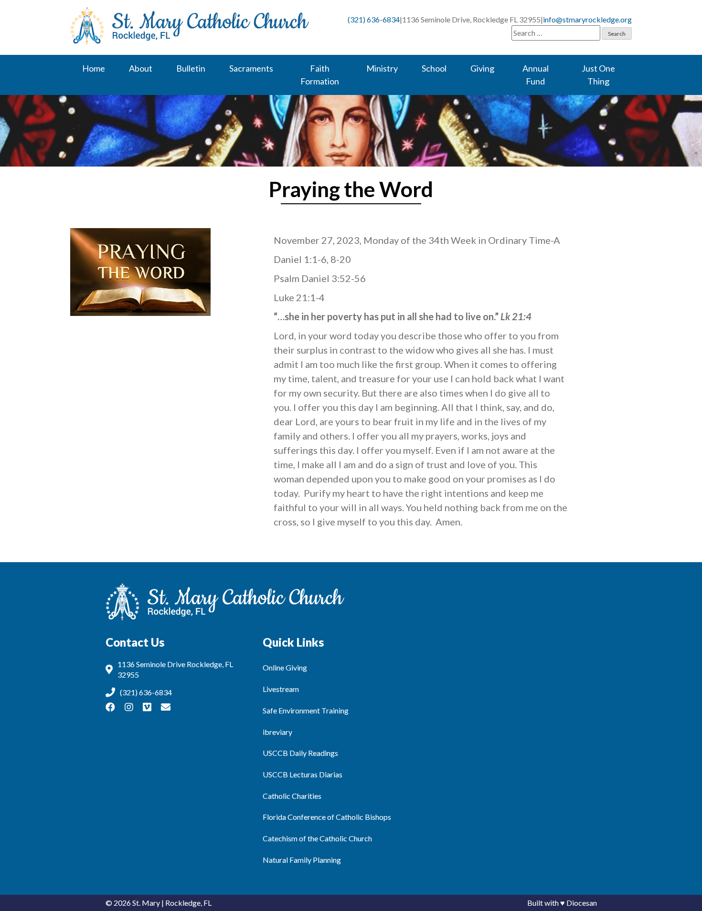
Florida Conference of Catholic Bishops (327, 816)
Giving (482, 68)
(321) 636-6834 (374, 19)
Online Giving (285, 667)
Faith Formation (319, 74)
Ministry (382, 68)
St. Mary (146, 902)
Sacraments (251, 68)
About (140, 68)
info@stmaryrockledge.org (587, 19)
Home (93, 68)
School (434, 68)
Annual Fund (535, 74)
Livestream (281, 688)
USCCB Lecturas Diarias (302, 774)
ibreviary (277, 731)
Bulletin (190, 68)
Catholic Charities (292, 795)
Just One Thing (598, 74)
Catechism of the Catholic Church (317, 838)
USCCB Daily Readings (300, 752)
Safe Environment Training (306, 710)
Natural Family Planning (302, 859)
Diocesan (581, 902)
